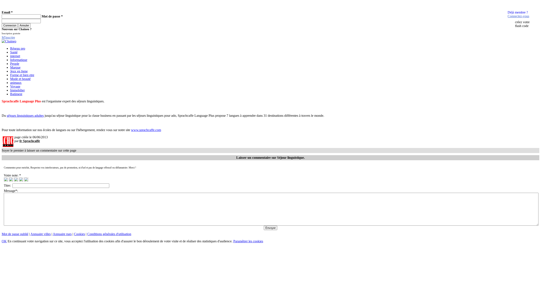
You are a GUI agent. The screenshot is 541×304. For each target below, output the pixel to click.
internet (15, 56)
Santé (14, 52)
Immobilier (17, 90)
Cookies (79, 234)
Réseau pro (17, 48)
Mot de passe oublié (15, 234)
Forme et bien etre (22, 75)
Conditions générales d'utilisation (109, 234)
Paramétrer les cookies (248, 241)
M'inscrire (8, 37)
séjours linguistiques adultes (25, 115)
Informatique (18, 60)
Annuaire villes (40, 234)
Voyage (15, 86)
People (14, 63)
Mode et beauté (20, 79)
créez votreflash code (522, 24)
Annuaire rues (62, 234)
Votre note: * (13, 175)
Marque (15, 67)
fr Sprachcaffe (29, 141)
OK (4, 241)
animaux (16, 82)
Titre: (8, 185)
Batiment (16, 94)
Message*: (11, 191)
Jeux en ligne (19, 71)
